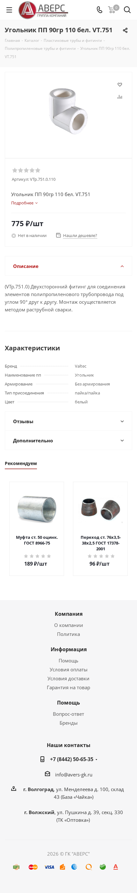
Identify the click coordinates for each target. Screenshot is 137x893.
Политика (68, 634)
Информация (69, 649)
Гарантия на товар (68, 687)
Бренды (69, 723)
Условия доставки (68, 678)
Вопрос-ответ (68, 714)
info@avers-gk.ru (73, 774)
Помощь (68, 660)
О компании (68, 625)
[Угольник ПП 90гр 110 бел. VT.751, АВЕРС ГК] (68, 112)
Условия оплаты (69, 669)
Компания (69, 613)
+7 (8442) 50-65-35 (71, 759)
